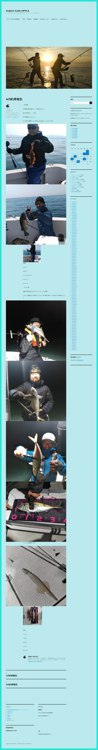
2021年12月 (74, 285)
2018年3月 (74, 349)
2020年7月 (74, 309)
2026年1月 (74, 212)
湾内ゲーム (16, 117)
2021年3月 (74, 298)
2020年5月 (74, 312)
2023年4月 (74, 260)
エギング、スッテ (75, 176)
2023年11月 (74, 250)
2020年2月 (74, 316)
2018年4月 (74, 348)
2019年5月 (74, 328)
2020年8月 (74, 307)
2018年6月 (74, 345)
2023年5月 (74, 259)
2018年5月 (74, 346)
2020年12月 (74, 301)
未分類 (73, 188)
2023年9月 (74, 253)
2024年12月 (74, 230)
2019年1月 (74, 334)
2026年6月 (74, 205)
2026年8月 (74, 202)
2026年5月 (74, 206)
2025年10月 (74, 217)
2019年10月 (74, 321)
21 (84, 159)
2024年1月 (74, 247)
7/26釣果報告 (75, 130)
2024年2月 (74, 245)
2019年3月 (74, 331)
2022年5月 (74, 277)
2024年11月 (74, 232)
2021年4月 (74, 297)
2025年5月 (74, 224)
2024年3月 (74, 244)
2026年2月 (74, 211)
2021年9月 (74, 289)
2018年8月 (74, 342)
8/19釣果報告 (74, 137)
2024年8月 (74, 236)
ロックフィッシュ (75, 185)
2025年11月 (74, 215)
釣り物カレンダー (44, 19)
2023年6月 (74, 257)
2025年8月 (74, 220)
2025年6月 (74, 223)
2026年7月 (74, 203)
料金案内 (35, 19)
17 (72, 159)
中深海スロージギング (76, 187)
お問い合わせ (63, 19)
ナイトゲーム (16, 115)
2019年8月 (74, 324)
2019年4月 (74, 330)
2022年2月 (74, 282)
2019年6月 (74, 327)
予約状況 (29, 19)
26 (78, 161)
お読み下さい (54, 19)
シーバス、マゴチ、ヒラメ (77, 181)
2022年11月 (74, 268)
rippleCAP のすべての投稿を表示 (35, 661)
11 (75, 156)
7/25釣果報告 (75, 131)
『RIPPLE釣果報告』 (79, 360)
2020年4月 (74, 313)
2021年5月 (74, 295)
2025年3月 (74, 227)
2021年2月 (74, 300)
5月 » (88, 164)
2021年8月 (74, 291)
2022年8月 (74, 272)
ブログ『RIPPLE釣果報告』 (13, 19)
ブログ (8, 714)
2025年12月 (74, 214)
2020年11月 (74, 303)
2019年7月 (74, 325)
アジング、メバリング (10, 112)
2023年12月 (74, 248)
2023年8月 (74, 254)
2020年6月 (74, 310)
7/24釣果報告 (75, 133)
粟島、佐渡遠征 (75, 191)
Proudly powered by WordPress (24, 743)
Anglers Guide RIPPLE (17, 11)
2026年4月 (74, 208)
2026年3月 (74, 209)
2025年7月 (74, 221)
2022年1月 (74, 283)
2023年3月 (74, 262)
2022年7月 (74, 274)
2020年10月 (74, 304)
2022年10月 (74, 269)
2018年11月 (74, 337)
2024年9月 (74, 235)
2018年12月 (74, 336)
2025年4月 (74, 226)
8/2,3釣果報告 (75, 128)
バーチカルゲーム (9, 117)
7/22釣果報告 (75, 136)
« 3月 (75, 164)
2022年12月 (74, 266)
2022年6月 (74, 276)
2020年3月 (74, 315)
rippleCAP (8, 108)
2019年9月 (74, 322)
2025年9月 (74, 218)
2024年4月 (74, 242)
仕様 (24, 19)
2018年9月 (74, 340)
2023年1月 (74, 265)
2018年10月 (74, 339)
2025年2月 (74, 229)
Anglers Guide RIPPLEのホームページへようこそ (17, 709)
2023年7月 (74, 256)
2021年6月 (74, 294)
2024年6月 (74, 239)
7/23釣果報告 (74, 134)
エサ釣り (13, 114)
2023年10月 (74, 251)
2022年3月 (74, 280)
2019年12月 (74, 318)
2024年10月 (74, 233)
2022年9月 (74, 271)
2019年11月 (74, 319)
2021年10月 (74, 288)
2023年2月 (74, 263)
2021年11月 (74, 286)
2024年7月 (74, 238)
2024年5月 (74, 241)
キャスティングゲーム (76, 179)
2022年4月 (74, 279)
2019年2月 (74, 333)
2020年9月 (74, 306)
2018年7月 (74, 343)
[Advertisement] (49, 35)
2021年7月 (74, 292)
